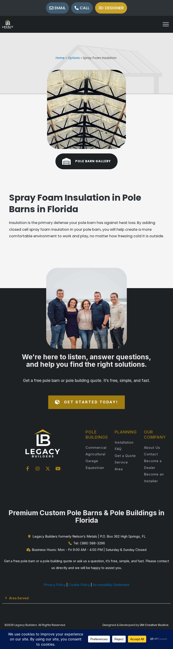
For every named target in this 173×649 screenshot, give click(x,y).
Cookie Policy (79, 585)
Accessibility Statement (111, 585)
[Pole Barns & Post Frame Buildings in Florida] (7, 24)
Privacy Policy (55, 585)
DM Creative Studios (154, 625)
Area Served (19, 598)
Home (60, 58)
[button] (166, 24)
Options (74, 58)
